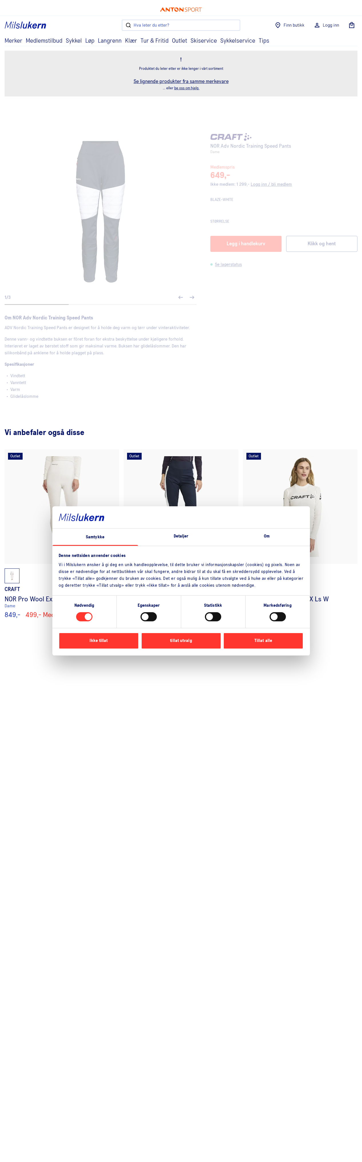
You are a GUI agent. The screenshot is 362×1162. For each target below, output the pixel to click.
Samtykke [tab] (95, 537)
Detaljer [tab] (181, 536)
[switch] (149, 616)
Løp (89, 41)
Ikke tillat (99, 641)
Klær (131, 41)
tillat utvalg (181, 641)
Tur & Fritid (155, 41)
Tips (264, 41)
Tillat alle (263, 641)
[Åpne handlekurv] (351, 25)
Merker (13, 41)
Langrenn (110, 41)
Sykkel (74, 41)
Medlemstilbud (44, 41)
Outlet (179, 41)
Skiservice (204, 41)
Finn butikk (294, 25)
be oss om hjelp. (186, 88)
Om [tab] (267, 536)
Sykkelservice (237, 41)
